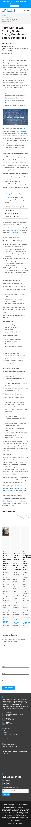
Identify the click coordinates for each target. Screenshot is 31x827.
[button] (27, 10)
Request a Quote (12, 501)
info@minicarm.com (11, 724)
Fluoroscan (8, 17)
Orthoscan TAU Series (12, 217)
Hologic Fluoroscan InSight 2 (14, 194)
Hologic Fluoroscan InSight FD (15, 207)
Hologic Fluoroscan (12, 232)
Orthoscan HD (10, 210)
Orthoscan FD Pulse (12, 213)
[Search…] (24, 10)
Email (4, 673)
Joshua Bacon (5, 622)
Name (4, 666)
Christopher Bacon (8, 44)
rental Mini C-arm (22, 131)
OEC (9, 51)
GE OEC (21, 232)
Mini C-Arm (18, 48)
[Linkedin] (29, 3)
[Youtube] (29, 4)
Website (4, 680)
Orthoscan (14, 51)
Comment (5, 645)
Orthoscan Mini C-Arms (9, 235)
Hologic (12, 48)
